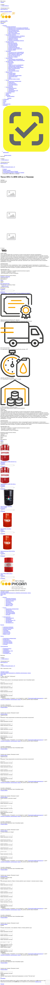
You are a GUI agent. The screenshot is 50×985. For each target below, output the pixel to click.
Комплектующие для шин (14, 78)
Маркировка (6, 152)
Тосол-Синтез (4, 507)
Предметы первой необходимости (15, 67)
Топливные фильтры (13, 45)
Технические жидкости (11, 34)
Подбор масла (11, 82)
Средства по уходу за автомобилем (16, 52)
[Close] (1, 716)
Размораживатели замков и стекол (15, 53)
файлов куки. (38, 981)
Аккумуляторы (9, 58)
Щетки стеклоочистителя (14, 68)
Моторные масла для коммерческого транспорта (19, 29)
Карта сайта (3, 594)
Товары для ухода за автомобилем (15, 65)
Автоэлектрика (11, 69)
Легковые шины (12, 73)
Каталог (5, 25)
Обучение (10, 85)
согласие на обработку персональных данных (11, 699)
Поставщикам (11, 91)
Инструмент (11, 62)
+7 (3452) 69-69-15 (5, 5)
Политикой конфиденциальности (35, 698)
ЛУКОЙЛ (3, 462)
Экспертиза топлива (10, 612)
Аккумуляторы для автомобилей (15, 59)
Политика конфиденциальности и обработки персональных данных (16, 592)
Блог (4, 102)
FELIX (2, 529)
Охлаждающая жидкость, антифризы (16, 36)
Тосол (2, 280)
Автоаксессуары (9, 61)
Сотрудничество (9, 87)
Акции (7, 94)
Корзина (9, 98)
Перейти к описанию (5, 276)
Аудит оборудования (13, 84)
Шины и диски (9, 71)
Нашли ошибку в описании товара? (8, 293)
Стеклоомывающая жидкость (14, 37)
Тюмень (2, 2)
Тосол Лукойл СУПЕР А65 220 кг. (8, 484)
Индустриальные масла (13, 30)
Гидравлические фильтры (14, 47)
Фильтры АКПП (12, 49)
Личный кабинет (10, 96)
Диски (9, 77)
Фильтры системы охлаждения (15, 48)
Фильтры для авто (10, 41)
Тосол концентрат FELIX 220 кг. (8, 551)
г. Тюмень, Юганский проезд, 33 (8, 166)
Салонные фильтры (12, 46)
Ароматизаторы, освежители (14, 66)
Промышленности (12, 88)
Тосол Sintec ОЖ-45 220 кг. (6, 573)
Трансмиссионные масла (13, 31)
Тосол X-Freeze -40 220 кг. (6, 506)
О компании (8, 92)
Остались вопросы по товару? (23, 293)
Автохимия (8, 51)
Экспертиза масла (12, 83)
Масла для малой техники (14, 33)
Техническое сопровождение (14, 81)
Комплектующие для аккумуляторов (16, 60)
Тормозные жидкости (13, 38)
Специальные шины (12, 76)
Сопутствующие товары (13, 70)
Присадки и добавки (13, 56)
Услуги (7, 80)
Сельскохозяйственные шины (14, 75)
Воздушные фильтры (13, 44)
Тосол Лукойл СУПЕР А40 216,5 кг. (8, 461)
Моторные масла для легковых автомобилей (18, 27)
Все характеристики (5, 283)
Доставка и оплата (5, 591)
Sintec (2, 574)
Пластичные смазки (12, 32)
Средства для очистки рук (14, 55)
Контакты (8, 95)
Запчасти (10, 63)
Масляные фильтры (12, 42)
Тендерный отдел (9, 622)
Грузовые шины (11, 74)
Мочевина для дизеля (13, 39)
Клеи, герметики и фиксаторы (15, 54)
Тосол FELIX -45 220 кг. (6, 528)
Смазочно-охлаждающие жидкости (16, 40)
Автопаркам (11, 89)
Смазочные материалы (11, 26)
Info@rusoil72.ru (4, 9)
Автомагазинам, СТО (13, 90)
